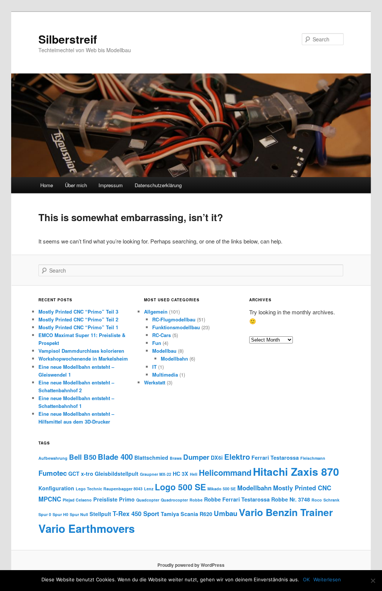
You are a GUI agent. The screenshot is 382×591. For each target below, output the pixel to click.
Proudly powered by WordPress (191, 565)
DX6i (217, 457)
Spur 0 (44, 514)
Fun (156, 342)
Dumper (196, 457)
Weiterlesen (327, 579)
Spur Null (79, 514)
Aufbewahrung (53, 458)
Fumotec (52, 473)
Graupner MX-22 (155, 474)
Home (46, 185)
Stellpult (100, 514)
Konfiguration (56, 488)
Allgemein (155, 311)
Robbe (196, 500)
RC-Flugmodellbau (173, 319)
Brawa (176, 458)
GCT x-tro (80, 473)
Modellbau (164, 350)
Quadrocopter (174, 500)
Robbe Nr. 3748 (290, 499)
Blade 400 (115, 456)
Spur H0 (60, 514)
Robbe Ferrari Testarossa (237, 499)
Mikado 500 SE (221, 488)
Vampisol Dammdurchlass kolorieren (81, 350)
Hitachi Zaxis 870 (296, 471)
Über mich (76, 185)
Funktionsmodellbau (176, 327)
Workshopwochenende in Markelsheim (83, 358)
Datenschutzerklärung (158, 185)
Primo (127, 499)
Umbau (225, 513)
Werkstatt (154, 382)
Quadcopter (147, 500)
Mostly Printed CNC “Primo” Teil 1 (78, 327)
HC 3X (180, 473)
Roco (316, 500)
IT (154, 366)
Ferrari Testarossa (275, 457)
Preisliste (105, 499)
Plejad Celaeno (77, 500)
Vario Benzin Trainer (286, 512)
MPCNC (49, 498)
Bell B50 (82, 457)
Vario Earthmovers (86, 528)
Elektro (237, 456)
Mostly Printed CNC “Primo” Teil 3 (78, 311)
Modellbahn (174, 358)
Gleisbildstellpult (116, 473)
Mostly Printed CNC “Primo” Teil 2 (78, 319)
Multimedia (165, 374)
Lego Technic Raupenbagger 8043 (109, 488)
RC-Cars (161, 335)
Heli (193, 474)
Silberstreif (67, 39)
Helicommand (225, 472)
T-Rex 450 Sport (136, 513)
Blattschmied (151, 457)
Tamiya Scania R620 (186, 514)
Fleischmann (312, 458)
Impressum (110, 185)
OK (306, 579)
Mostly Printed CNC (302, 487)
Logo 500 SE (180, 487)
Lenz (148, 488)
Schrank (331, 500)
